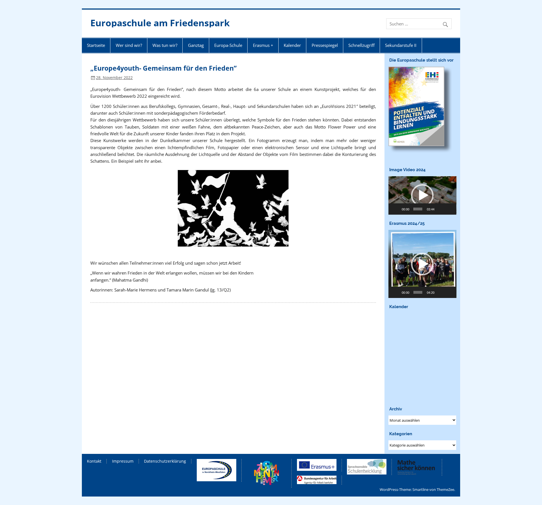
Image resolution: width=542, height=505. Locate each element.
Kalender (292, 45)
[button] (422, 195)
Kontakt (94, 461)
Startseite (96, 45)
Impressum (123, 461)
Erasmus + (263, 45)
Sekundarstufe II (400, 45)
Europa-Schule (228, 45)
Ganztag (196, 45)
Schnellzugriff (361, 45)
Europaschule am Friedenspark (160, 23)
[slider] (418, 209)
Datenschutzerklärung (165, 461)
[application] (422, 195)
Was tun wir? (164, 45)
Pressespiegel (325, 45)
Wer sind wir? (129, 45)
